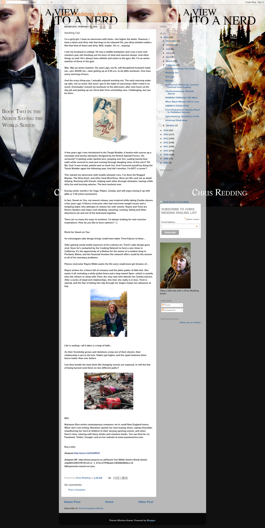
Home (109, 502)
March (169, 61)
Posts (167, 305)
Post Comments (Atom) (91, 508)
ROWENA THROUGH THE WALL (181, 98)
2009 (166, 155)
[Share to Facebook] (123, 477)
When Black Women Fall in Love (182, 102)
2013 (166, 138)
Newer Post (72, 502)
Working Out (172, 72)
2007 (166, 163)
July (168, 49)
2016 (166, 37)
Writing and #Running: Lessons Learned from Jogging (182, 86)
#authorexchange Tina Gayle (180, 68)
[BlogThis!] (117, 477)
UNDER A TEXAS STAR (177, 106)
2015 (166, 130)
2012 (166, 142)
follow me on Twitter (190, 322)
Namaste (169, 77)
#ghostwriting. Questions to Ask (182, 116)
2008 (166, 158)
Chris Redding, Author (86, 14)
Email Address (179, 222)
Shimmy (169, 81)
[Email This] (114, 477)
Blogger (151, 520)
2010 (166, 151)
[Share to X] (120, 477)
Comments (170, 310)
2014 (166, 134)
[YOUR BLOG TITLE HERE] (174, 202)
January (170, 125)
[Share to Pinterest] (126, 477)
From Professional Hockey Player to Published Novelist (182, 111)
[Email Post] (109, 478)
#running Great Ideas (176, 120)
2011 (166, 146)
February (171, 65)
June (169, 53)
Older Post (145, 502)
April (168, 57)
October (170, 45)
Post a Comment (76, 490)
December (171, 41)
